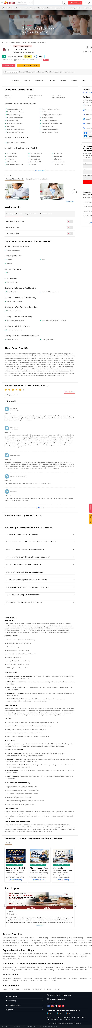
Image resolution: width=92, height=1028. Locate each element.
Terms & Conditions (69, 1017)
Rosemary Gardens (82, 967)
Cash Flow (10, 126)
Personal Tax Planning (49, 120)
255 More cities (39, 170)
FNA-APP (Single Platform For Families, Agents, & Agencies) (68, 956)
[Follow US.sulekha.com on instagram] (52, 1006)
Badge (5, 989)
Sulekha (9, 2)
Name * (85, 163)
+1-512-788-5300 (55, 995)
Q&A (17, 989)
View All (40, 508)
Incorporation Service (15, 117)
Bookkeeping (46, 112)
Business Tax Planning (14, 123)
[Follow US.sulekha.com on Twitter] (56, 1006)
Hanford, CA (34, 981)
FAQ (83, 81)
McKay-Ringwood (16, 970)
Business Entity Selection (16, 129)
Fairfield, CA (83, 978)
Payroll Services (31, 214)
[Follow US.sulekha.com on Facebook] (48, 1006)
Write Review (69, 392)
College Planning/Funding (44, 945)
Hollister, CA (54, 981)
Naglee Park (31, 967)
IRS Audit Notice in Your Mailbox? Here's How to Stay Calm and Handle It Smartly (39, 869)
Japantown (59, 967)
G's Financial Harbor (9, 956)
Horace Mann (49, 967)
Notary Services (47, 117)
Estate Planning (23, 940)
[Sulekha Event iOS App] (61, 1013)
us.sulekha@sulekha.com (57, 999)
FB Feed (74, 81)
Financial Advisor (36, 940)
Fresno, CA (6, 981)
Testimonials (26, 989)
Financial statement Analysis (52, 123)
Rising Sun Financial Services (11, 959)
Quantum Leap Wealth (57, 954)
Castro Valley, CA (40, 978)
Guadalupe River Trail (9, 967)
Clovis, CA (51, 978)
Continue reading (16, 880)
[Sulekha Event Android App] (58, 1013)
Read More (39, 925)
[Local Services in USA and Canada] (3, 8)
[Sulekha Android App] (48, 1013)
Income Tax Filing (13, 120)
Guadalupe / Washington (80, 970)
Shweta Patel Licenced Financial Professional (33, 954)
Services (27, 81)
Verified (40, 56)
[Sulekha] (2, 3)
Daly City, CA (73, 978)
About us (49, 1017)
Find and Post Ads (12, 996)
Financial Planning (42, 938)
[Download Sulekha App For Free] (64, 2)
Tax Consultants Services (45, 8)
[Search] (30, 2)
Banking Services (75, 8)
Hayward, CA (44, 981)
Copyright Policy (65, 1019)
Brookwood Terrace (63, 970)
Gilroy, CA (15, 981)
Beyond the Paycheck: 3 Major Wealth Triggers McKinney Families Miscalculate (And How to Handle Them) (15, 869)
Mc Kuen (5, 970)
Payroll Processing (13, 115)
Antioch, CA (17, 978)
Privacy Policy (81, 1017)
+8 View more (69, 201)
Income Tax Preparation (50, 129)
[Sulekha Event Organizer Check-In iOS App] (70, 1013)
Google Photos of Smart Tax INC (37, 179)
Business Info (39, 81)
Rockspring (69, 967)
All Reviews (10, 401)
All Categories (37, 989)
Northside (22, 967)
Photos (52, 81)
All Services (47, 989)
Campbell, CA (28, 978)
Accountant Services (29, 8)
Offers (11, 989)
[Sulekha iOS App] (51, 1013)
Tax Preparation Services (14, 8)
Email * (85, 169)
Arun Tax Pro (87, 954)
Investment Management (61, 8)
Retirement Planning (9, 940)
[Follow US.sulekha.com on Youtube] (59, 1006)
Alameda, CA (7, 978)
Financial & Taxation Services (22, 46)
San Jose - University (47, 970)
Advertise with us (53, 1019)
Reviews (10, 56)
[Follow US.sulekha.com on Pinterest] (63, 1006)
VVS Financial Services (9, 954)
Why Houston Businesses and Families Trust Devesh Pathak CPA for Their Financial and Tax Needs (63, 869)
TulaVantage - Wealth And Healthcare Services (32, 956)
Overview (15, 81)
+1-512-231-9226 (66, 995)
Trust (29, 56)
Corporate (9, 1010)
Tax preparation (46, 214)
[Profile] (87, 2)
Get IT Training (11, 1001)
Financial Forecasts (48, 126)
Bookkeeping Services (14, 214)
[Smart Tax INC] (22, 191)
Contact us (58, 1017)
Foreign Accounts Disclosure (52, 115)
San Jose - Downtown (31, 970)
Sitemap (56, 989)
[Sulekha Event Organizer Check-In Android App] (67, 1013)
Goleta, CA (24, 981)
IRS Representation (71, 943)
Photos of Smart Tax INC (14, 179)
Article (8, 843)
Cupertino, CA (61, 978)
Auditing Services (36, 943)
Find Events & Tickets (13, 1005)
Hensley (39, 967)
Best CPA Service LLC (73, 954)
